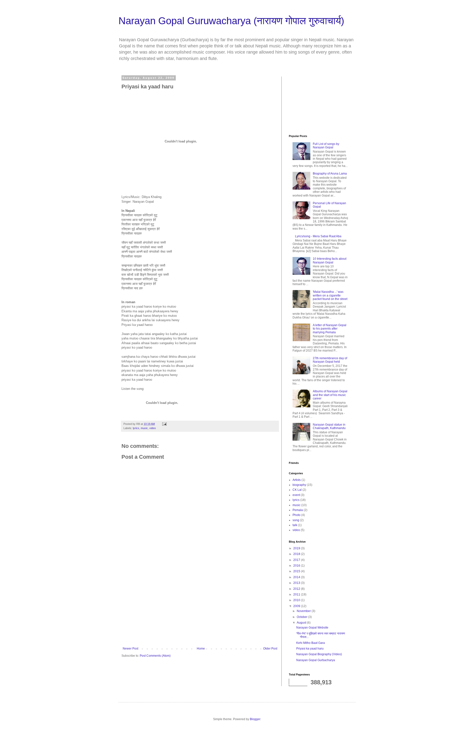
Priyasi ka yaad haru (310, 648)
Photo (296, 515)
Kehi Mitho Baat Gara (310, 643)
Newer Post (130, 648)
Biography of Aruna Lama (330, 173)
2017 (297, 560)
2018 (297, 554)
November (304, 611)
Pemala (298, 510)
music (144, 428)
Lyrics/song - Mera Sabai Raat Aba (318, 236)
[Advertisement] (199, 606)
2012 (297, 589)
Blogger (255, 719)
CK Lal (297, 490)
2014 (297, 577)
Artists (297, 480)
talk (295, 525)
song (296, 520)
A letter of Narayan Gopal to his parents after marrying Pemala (329, 328)
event (296, 495)
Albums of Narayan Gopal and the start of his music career (330, 395)
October (302, 617)
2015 (297, 571)
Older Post (270, 648)
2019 (297, 548)
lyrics (136, 428)
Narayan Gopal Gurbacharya (315, 660)
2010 (297, 600)
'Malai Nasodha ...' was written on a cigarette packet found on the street (330, 295)
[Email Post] (164, 423)
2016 (297, 565)
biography (299, 485)
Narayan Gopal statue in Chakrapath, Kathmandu (329, 426)
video (152, 428)
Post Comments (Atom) (155, 655)
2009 (297, 606)
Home (201, 648)
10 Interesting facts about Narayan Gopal (329, 260)
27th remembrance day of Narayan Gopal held (330, 359)
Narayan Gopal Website (312, 627)
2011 (297, 594)
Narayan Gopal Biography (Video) (319, 654)
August (302, 622)
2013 (297, 583)
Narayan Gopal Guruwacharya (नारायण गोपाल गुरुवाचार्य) (231, 20)
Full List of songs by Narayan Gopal (326, 145)
